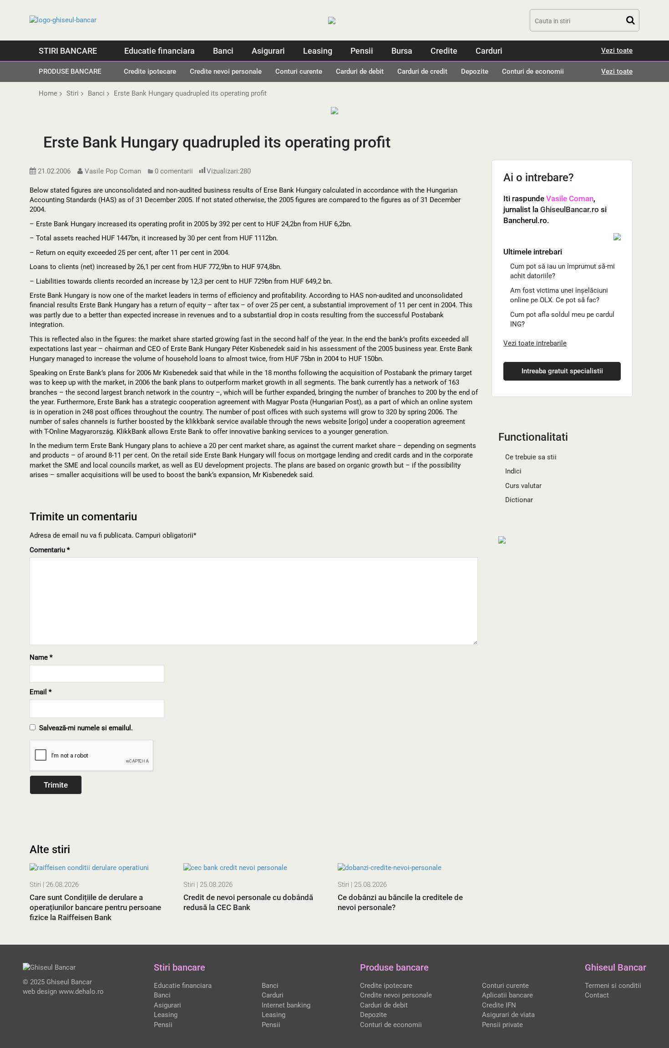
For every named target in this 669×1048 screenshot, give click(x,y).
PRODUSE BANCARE (70, 71)
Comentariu (50, 550)
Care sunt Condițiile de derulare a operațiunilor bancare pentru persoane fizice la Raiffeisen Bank (95, 907)
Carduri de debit (360, 71)
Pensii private (502, 1025)
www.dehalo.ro (81, 991)
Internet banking (286, 1005)
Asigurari (268, 51)
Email (40, 692)
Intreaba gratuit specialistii (562, 371)
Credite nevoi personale (226, 71)
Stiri (35, 884)
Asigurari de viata (508, 1015)
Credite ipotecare (150, 71)
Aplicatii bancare (507, 995)
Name (41, 657)
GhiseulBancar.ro (569, 209)
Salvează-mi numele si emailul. (84, 728)
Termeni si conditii (613, 986)
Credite (444, 51)
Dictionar (519, 500)
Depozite (474, 71)
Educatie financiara (159, 51)
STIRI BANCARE (68, 51)
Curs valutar (523, 486)
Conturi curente (298, 71)
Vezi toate (617, 50)
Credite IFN (499, 1005)
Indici (513, 471)
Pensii (361, 51)
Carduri (489, 51)
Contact (597, 995)
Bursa (401, 51)
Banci (223, 51)
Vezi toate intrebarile (535, 343)
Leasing (317, 51)
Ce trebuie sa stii (531, 457)
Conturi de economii (533, 71)
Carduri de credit (422, 71)
